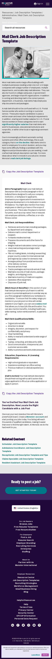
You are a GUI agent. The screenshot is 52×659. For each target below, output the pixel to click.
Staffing (26, 552)
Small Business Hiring (26, 589)
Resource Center (26, 577)
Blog (26, 592)
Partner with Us (26, 562)
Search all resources (9, 22)
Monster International (26, 565)
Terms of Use (26, 607)
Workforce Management (26, 586)
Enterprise (26, 549)
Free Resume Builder (26, 530)
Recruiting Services (26, 546)
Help (26, 604)
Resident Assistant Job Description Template (23, 463)
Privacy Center (26, 610)
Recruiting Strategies (26, 583)
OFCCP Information (26, 616)
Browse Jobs (26, 524)
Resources (7, 12)
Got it (45, 655)
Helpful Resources (26, 600)
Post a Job (26, 537)
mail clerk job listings (21, 158)
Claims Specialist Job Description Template (22, 459)
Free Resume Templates (26, 527)
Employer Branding (26, 543)
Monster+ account (35, 417)
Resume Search (26, 540)
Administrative (9, 15)
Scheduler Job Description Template (19, 444)
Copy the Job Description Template (25, 171)
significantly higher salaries (15, 124)
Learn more (35, 655)
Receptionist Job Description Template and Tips (25, 455)
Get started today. (26, 490)
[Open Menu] (47, 3)
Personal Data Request (26, 619)
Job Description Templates (28, 12)
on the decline (23, 143)
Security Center (26, 613)
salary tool (42, 304)
